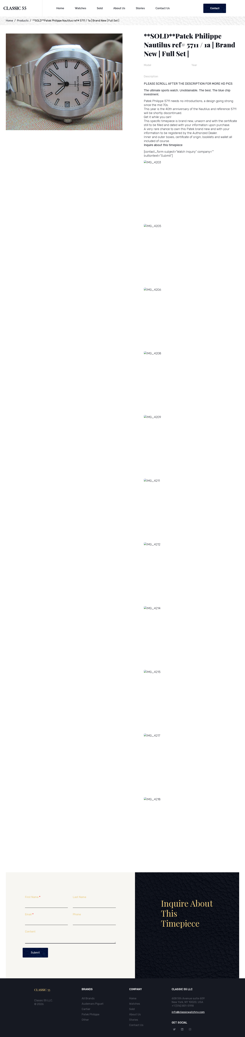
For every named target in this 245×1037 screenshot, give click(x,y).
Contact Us (163, 8)
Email (29, 914)
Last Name (79, 897)
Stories (140, 8)
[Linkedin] (182, 1029)
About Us (119, 8)
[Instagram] (190, 1029)
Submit (35, 952)
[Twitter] (174, 1029)
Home (60, 8)
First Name (32, 897)
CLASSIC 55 (14, 9)
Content (30, 931)
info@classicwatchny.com (188, 1012)
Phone (77, 914)
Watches (80, 8)
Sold (100, 8)
